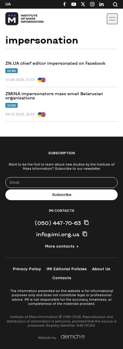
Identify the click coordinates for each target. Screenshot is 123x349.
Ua (8, 4)
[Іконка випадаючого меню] (112, 18)
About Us (101, 269)
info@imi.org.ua (57, 234)
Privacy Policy (27, 269)
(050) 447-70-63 (58, 223)
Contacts (61, 278)
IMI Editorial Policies (67, 269)
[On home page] (18, 18)
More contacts (59, 246)
